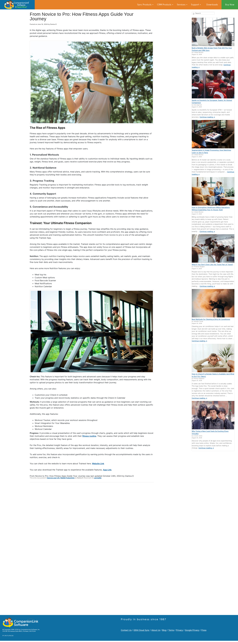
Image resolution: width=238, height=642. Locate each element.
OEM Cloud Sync (141, 630)
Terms (171, 630)
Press (203, 630)
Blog (164, 630)
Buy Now (229, 4)
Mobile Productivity (67, 478)
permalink (97, 478)
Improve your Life (53, 478)
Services (181, 4)
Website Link (98, 463)
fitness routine (89, 436)
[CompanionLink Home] (17, 4)
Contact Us (126, 630)
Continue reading (207, 117)
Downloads (212, 4)
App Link (107, 469)
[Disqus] (92, 517)
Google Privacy (192, 630)
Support (195, 4)
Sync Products (144, 4)
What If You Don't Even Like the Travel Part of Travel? (212, 264)
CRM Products (164, 4)
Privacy (179, 630)
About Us (155, 630)
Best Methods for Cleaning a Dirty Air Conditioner (211, 319)
